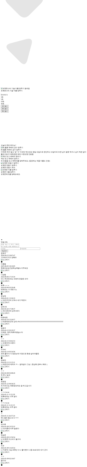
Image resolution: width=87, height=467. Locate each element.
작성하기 (4, 251)
